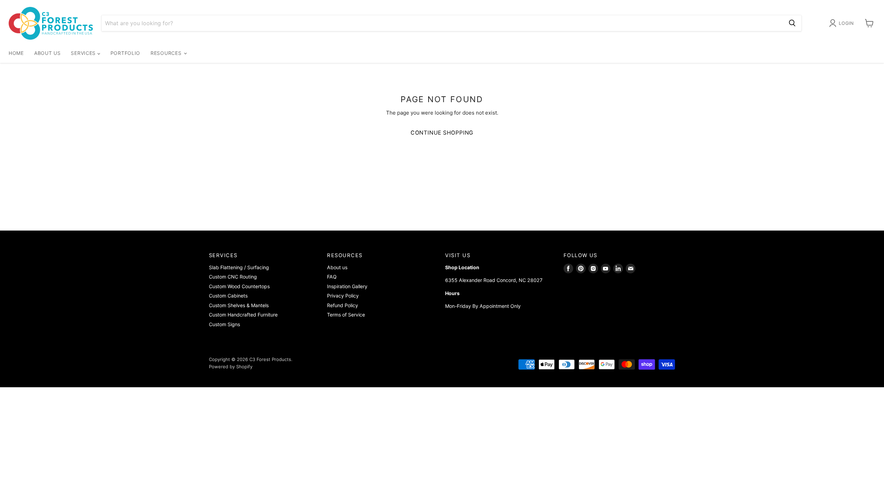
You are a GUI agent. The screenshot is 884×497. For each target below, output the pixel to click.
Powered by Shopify (230, 366)
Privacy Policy (343, 296)
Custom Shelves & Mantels (239, 305)
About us (337, 267)
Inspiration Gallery (347, 286)
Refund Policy (342, 305)
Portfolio (125, 53)
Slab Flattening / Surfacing (239, 267)
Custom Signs (224, 324)
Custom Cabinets (228, 296)
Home (16, 53)
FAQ (332, 277)
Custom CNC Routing (233, 277)
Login (846, 23)
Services (84, 53)
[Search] (792, 23)
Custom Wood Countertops (239, 286)
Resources (167, 53)
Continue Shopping (442, 132)
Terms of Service (346, 315)
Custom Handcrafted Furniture (243, 315)
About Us (47, 53)
